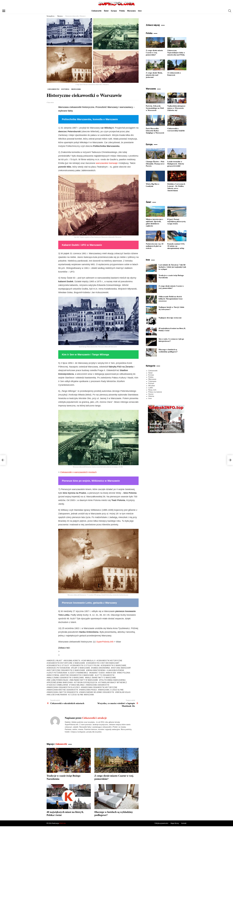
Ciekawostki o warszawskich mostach (78, 472)
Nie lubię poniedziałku (58, 680)
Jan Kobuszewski (116, 670)
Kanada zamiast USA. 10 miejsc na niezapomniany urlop (176, 246)
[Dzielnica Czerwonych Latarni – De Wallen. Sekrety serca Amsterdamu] (176, 176)
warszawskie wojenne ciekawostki (97, 692)
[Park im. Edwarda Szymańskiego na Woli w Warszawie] (155, 98)
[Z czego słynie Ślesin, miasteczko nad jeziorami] (155, 65)
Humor (151, 394)
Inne (139, 11)
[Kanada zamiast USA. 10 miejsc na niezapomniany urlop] (176, 236)
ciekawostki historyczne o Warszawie (66, 663)
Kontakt (183, 823)
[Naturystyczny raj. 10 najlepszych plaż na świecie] (155, 236)
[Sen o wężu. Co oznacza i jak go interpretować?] (151, 342)
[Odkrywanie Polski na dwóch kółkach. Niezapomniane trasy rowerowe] (151, 299)
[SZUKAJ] (229, 10)
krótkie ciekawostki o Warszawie (78, 675)
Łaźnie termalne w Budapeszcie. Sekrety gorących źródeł (175, 164)
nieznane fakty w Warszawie (84, 680)
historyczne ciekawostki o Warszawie (66, 670)
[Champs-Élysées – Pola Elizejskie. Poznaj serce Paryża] (155, 153)
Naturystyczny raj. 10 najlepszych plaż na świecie (154, 246)
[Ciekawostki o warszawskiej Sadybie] (176, 120)
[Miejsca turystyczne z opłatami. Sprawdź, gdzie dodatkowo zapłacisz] (155, 211)
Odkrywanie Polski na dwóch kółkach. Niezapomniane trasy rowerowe (171, 299)
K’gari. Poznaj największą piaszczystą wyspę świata (176, 221)
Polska (122, 11)
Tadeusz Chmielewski (58, 685)
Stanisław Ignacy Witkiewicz (113, 682)
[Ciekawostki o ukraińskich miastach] (3, 460)
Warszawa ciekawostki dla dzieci (64, 687)
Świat (106, 11)
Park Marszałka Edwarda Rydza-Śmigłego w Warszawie (155, 130)
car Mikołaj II (89, 661)
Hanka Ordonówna (101, 668)
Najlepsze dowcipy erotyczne (170, 318)
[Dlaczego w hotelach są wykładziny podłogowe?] (116, 796)
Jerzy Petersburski (57, 673)
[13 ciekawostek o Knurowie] (176, 65)
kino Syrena (53, 675)
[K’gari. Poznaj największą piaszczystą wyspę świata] (176, 211)
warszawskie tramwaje (107, 163)
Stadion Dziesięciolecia (86, 682)
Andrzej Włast (55, 661)
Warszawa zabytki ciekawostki (63, 692)
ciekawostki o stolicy (58, 665)
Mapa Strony (175, 823)
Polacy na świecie (155, 392)
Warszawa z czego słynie (111, 690)
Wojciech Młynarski (57, 695)
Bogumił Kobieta (72, 661)
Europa (114, 11)
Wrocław (151, 386)
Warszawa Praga (88, 690)
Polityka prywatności (161, 823)
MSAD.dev (62, 823)
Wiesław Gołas (123, 692)
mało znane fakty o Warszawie (101, 678)
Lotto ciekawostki (105, 675)
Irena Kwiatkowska (96, 670)
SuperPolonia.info (104, 641)
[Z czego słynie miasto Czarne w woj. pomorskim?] (116, 760)
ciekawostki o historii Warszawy (103, 663)
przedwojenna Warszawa (60, 682)
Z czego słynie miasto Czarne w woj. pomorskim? (154, 52)
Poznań (151, 383)
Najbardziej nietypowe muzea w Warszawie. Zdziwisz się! (176, 108)
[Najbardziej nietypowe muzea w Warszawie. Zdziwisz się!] (176, 98)
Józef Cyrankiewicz (78, 673)
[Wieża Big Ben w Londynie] (155, 176)
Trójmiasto (152, 381)
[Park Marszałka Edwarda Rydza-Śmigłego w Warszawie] (155, 120)
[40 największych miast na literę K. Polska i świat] (69, 796)
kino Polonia (124, 673)
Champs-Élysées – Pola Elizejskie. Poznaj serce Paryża (155, 164)
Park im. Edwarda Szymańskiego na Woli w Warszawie (155, 108)
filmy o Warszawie (81, 668)
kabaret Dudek (97, 673)
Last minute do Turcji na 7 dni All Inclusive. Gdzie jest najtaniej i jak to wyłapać (172, 267)
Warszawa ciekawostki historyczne (99, 687)
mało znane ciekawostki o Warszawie (66, 678)
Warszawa (131, 11)
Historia (151, 396)
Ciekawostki (96, 11)
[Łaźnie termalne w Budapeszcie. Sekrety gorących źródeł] (176, 153)
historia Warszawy (121, 668)
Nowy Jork (152, 390)
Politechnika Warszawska (113, 680)
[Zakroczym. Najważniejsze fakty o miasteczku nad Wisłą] (176, 42)
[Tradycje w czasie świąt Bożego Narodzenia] (69, 760)
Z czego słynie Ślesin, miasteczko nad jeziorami (154, 75)
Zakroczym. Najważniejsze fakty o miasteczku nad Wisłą (176, 52)
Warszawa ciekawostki (98, 685)
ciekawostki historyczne (110, 661)
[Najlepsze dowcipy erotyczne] (151, 321)
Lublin (150, 388)
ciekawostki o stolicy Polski (86, 665)
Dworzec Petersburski (59, 668)
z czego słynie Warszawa (81, 695)
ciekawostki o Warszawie (114, 665)
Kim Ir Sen (111, 673)
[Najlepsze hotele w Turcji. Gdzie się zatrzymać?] (151, 310)
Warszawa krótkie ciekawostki (63, 690)
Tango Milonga (77, 685)
